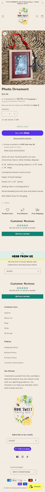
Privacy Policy (10, 358)
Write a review (22, 234)
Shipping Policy (11, 347)
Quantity (5, 109)
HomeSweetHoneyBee (18, 488)
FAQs (6, 328)
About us (8, 318)
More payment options (22, 138)
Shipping (5, 101)
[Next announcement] (42, 2)
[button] (2, 16)
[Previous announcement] (2, 2)
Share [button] (7, 203)
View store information (14, 150)
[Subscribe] (38, 271)
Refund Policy (10, 352)
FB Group (8, 333)
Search (7, 313)
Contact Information (13, 363)
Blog (6, 323)
